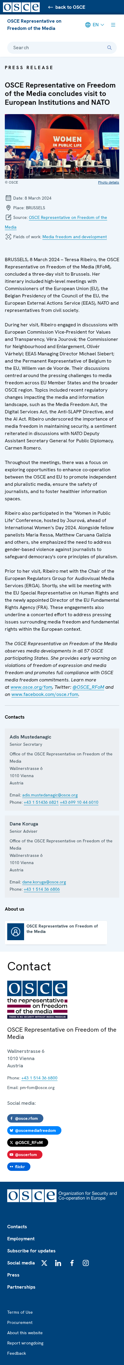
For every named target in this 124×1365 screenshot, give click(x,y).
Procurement (20, 1322)
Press (13, 1275)
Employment (21, 1238)
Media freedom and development (74, 236)
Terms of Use (20, 1312)
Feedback (16, 1353)
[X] (44, 1262)
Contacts (17, 1226)
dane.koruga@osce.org (44, 882)
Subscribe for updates (31, 1251)
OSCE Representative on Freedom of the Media (34, 24)
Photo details (108, 182)
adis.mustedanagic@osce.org (50, 795)
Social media (21, 1263)
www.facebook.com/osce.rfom (44, 694)
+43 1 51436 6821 (41, 802)
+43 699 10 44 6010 (79, 802)
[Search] (110, 48)
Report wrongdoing (25, 1343)
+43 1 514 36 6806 (42, 889)
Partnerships (21, 1287)
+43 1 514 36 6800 (39, 1078)
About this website (25, 1332)
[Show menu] (113, 25)
